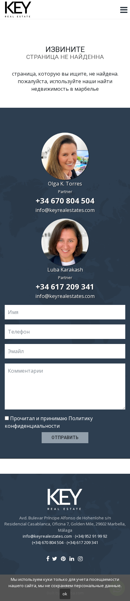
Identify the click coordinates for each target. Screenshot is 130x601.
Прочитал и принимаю (49, 422)
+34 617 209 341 (65, 286)
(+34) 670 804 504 (47, 542)
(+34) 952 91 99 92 (91, 536)
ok (64, 594)
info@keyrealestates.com (65, 210)
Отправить (65, 437)
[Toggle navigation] (123, 10)
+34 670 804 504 (65, 200)
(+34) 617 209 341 (82, 542)
